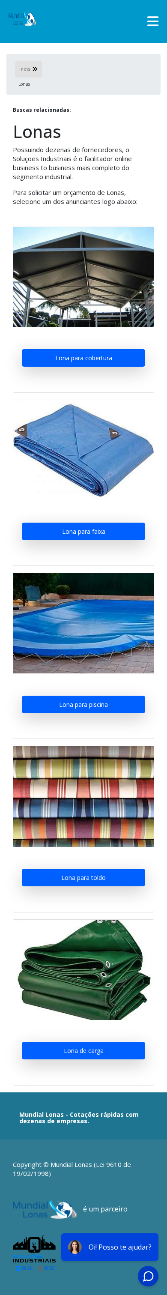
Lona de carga (84, 1051)
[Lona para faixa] (83, 450)
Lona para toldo (83, 877)
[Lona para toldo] (83, 796)
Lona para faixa (83, 531)
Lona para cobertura (83, 358)
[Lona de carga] (83, 970)
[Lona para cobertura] (83, 277)
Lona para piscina (83, 704)
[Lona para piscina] (83, 623)
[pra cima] (151, 1263)
